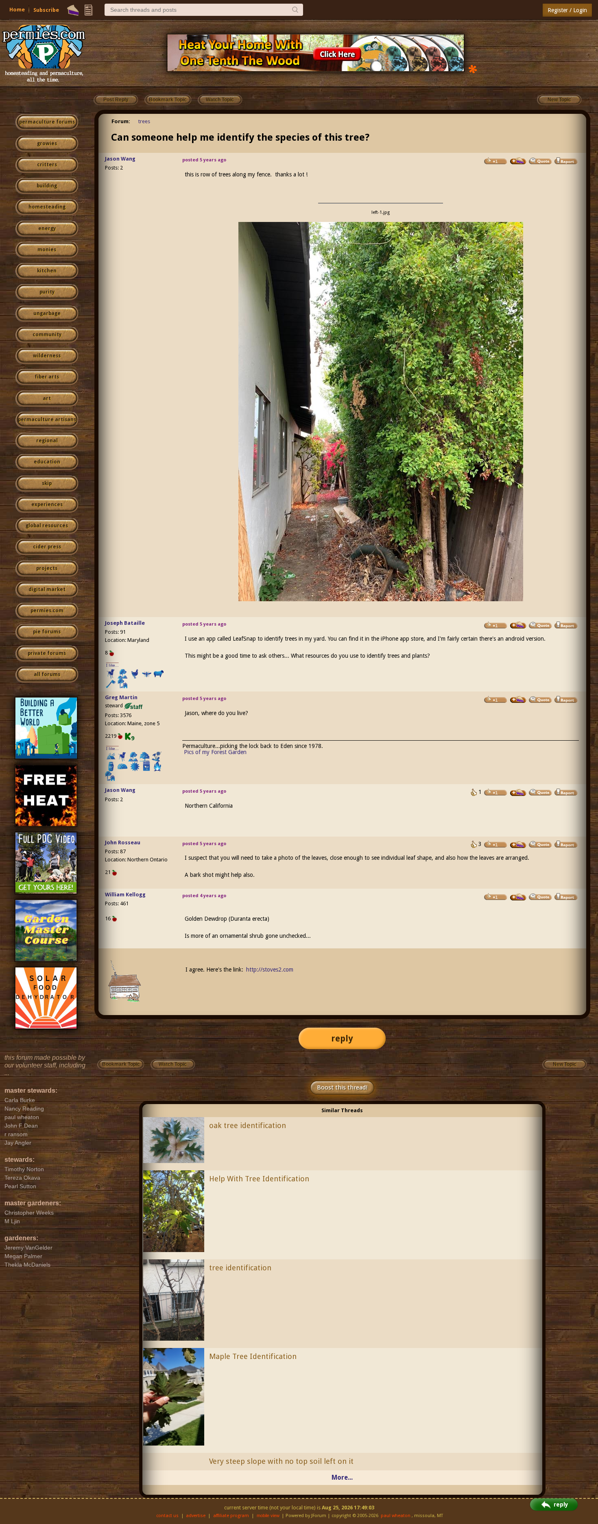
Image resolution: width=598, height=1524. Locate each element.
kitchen (47, 271)
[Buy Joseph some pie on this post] (518, 625)
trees (144, 121)
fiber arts (47, 377)
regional (47, 441)
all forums (47, 674)
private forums (47, 653)
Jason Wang (120, 159)
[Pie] (73, 10)
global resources (47, 525)
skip (47, 483)
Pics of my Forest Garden (215, 752)
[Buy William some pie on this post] (518, 897)
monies (46, 249)
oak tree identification (247, 1125)
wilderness (47, 356)
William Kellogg (125, 894)
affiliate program (231, 1515)
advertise (195, 1515)
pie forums (47, 632)
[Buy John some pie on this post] (518, 844)
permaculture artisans (47, 419)
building (47, 186)
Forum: (120, 121)
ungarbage (47, 313)
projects (46, 568)
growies (47, 143)
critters (47, 164)
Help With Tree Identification (259, 1178)
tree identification (240, 1267)
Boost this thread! (342, 1087)
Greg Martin (121, 697)
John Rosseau (122, 842)
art (47, 398)
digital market (46, 589)
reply (342, 1038)
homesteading (46, 207)
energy (47, 228)
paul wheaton (395, 1515)
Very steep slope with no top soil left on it (281, 1461)
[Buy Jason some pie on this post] (518, 161)
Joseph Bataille (125, 623)
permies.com (47, 610)
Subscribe (46, 10)
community (47, 334)
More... (342, 1477)
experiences (47, 504)
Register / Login (567, 10)
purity (47, 292)
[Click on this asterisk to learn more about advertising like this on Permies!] (473, 68)
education (47, 462)
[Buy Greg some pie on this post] (518, 699)
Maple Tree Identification (253, 1356)
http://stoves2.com (269, 969)
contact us (167, 1515)
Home (17, 10)
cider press (47, 547)
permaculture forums (47, 122)
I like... (112, 665)
